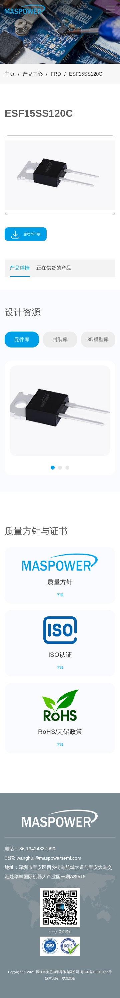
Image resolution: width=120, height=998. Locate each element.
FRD (56, 74)
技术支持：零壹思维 (60, 978)
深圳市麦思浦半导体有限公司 (57, 972)
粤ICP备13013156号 (96, 972)
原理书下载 (31, 234)
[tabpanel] (60, 175)
